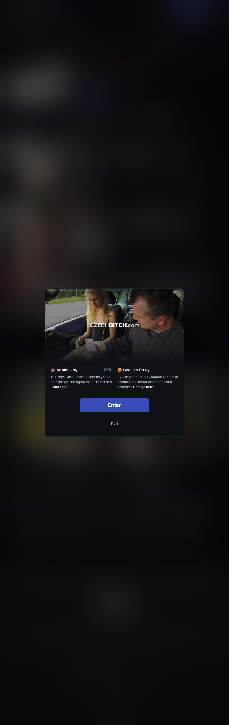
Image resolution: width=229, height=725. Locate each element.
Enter (114, 405)
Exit (114, 423)
